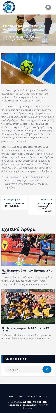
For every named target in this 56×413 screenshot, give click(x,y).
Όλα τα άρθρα (16, 36)
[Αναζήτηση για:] (28, 369)
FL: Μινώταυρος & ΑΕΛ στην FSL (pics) (26, 329)
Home (6, 36)
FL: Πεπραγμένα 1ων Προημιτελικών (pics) (27, 271)
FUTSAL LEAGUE (32, 36)
